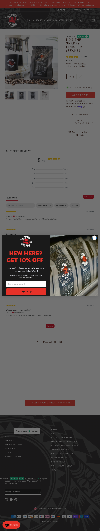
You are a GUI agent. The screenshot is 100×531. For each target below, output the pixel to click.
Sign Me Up (26, 291)
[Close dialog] (94, 238)
